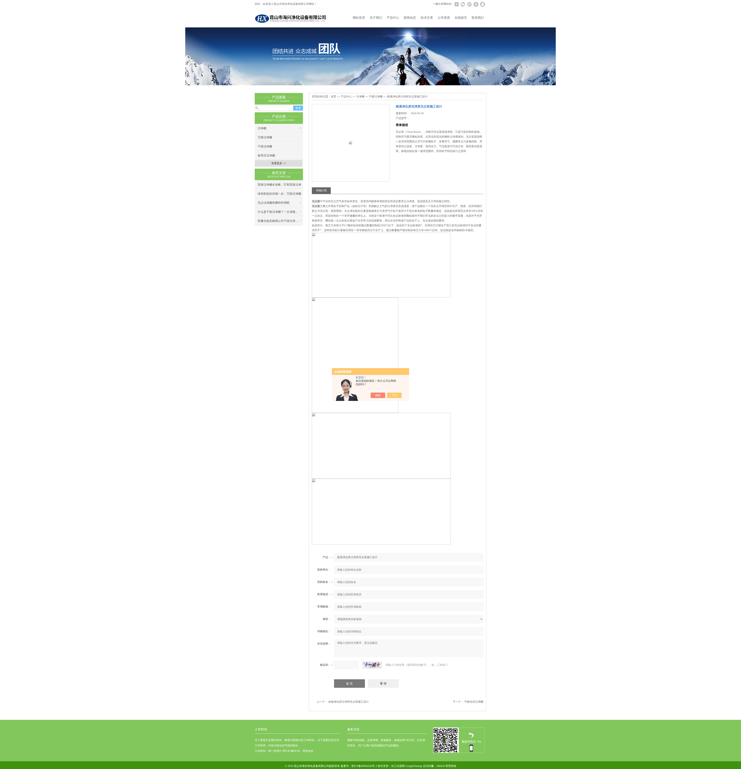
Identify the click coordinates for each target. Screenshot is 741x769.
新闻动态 (410, 17)
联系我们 (478, 17)
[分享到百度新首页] (476, 4)
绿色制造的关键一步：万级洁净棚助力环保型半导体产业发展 (279, 195)
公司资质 (444, 17)
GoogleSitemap (413, 766)
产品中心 (393, 17)
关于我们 (376, 17)
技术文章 (427, 17)
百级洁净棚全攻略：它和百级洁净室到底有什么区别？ (279, 186)
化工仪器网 (398, 766)
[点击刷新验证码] (372, 665)
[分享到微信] (462, 4)
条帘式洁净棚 (266, 155)
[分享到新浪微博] (469, 4)
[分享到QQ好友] (482, 4)
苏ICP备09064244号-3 (364, 766)
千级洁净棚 (265, 146)
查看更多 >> (278, 163)
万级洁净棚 (265, 137)
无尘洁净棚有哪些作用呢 (273, 202)
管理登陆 (450, 766)
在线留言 (461, 17)
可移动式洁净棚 (473, 701)
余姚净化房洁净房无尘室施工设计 (348, 701)
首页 (333, 96)
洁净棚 (262, 128)
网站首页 (359, 17)
